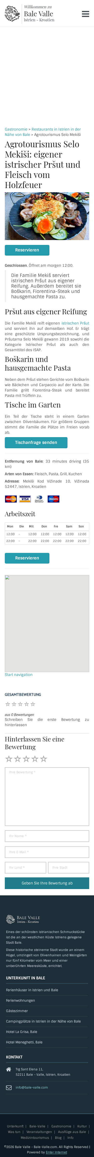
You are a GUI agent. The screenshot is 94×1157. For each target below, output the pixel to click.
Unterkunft (15, 1126)
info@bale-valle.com (32, 1087)
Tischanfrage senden (36, 442)
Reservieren (27, 250)
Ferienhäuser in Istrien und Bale (32, 990)
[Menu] (86, 14)
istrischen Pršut (75, 323)
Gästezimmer (17, 1011)
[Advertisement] (47, 77)
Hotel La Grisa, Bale (21, 1032)
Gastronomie (16, 129)
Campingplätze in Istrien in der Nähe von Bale (43, 1021)
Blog (58, 1138)
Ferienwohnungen (20, 1001)
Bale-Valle (37, 1126)
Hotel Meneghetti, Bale (24, 1042)
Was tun (14, 1132)
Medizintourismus (35, 1138)
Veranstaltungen (39, 1132)
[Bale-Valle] (12, 14)
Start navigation (19, 674)
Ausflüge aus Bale (72, 1132)
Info (70, 1138)
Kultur (82, 1126)
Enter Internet (56, 1152)
